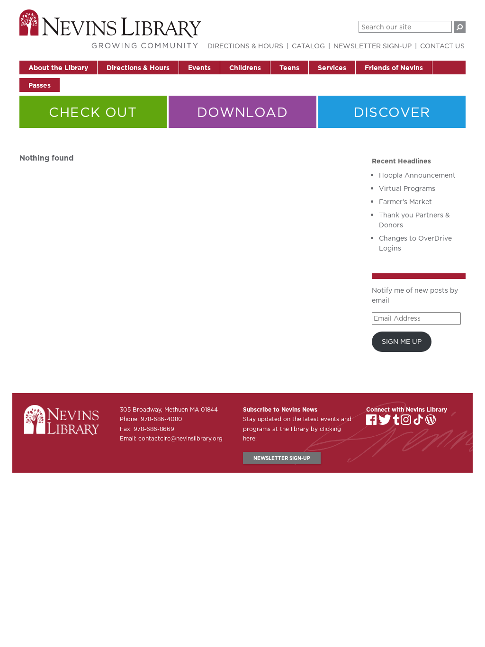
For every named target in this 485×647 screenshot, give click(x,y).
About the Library (58, 67)
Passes (39, 85)
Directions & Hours (138, 67)
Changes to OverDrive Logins (415, 243)
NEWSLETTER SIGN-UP (281, 458)
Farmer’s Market (405, 202)
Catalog (308, 46)
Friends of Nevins (394, 67)
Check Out (93, 112)
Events (199, 67)
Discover (392, 112)
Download (242, 112)
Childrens (245, 67)
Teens (289, 67)
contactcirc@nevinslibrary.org (180, 438)
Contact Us (442, 46)
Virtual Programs (407, 188)
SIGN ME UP (402, 341)
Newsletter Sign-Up (372, 46)
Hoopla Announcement (417, 175)
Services (332, 67)
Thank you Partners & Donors (414, 220)
